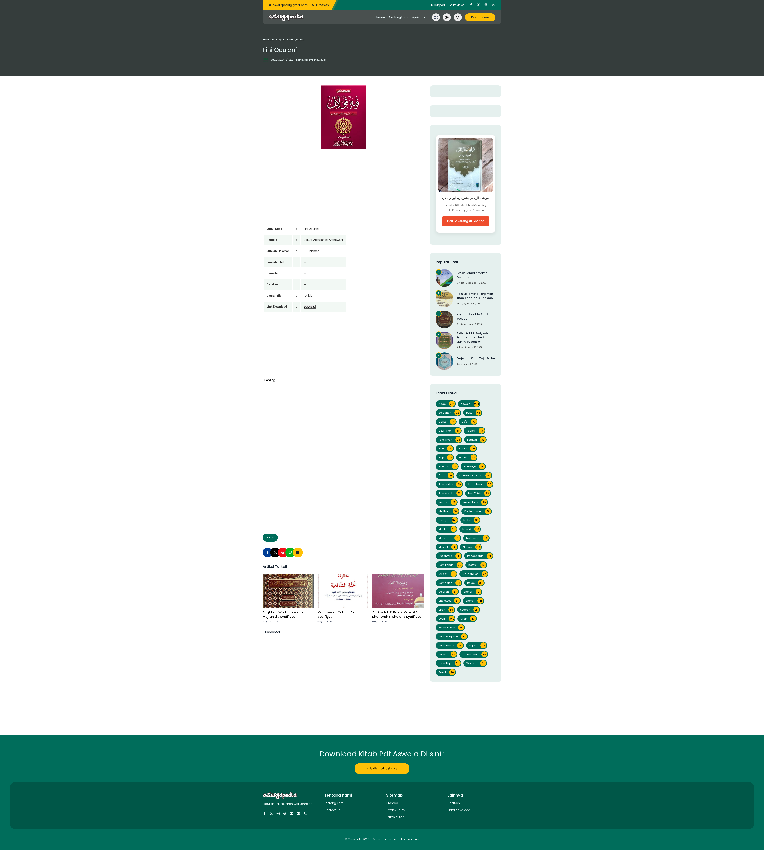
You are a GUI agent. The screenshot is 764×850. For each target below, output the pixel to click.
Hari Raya (473, 466)
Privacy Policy (395, 810)
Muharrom (476, 538)
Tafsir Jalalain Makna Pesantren (472, 275)
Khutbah (448, 511)
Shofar (471, 592)
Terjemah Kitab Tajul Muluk (475, 358)
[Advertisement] (343, 349)
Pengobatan (479, 556)
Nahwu (471, 547)
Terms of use (395, 817)
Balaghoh (449, 413)
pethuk (476, 565)
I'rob (445, 475)
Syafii (281, 39)
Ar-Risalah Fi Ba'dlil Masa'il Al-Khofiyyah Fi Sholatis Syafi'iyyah (397, 614)
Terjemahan (474, 654)
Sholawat (448, 601)
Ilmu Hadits (450, 484)
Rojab (474, 583)
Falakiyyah (449, 440)
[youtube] (493, 5)
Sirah (446, 610)
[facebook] (471, 5)
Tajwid (477, 645)
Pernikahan (450, 565)
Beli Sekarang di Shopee (465, 221)
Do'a (468, 422)
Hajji (445, 457)
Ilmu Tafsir (478, 493)
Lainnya (448, 520)
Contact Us (332, 810)
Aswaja (470, 404)
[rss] (305, 813)
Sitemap (392, 803)
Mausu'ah (448, 538)
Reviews (458, 5)
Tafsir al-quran (452, 636)
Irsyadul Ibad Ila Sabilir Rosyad (473, 316)
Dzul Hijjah (449, 431)
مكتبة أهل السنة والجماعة (382, 768)
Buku (473, 413)
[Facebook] (268, 552)
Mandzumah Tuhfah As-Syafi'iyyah (336, 614)
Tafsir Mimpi (450, 645)
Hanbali (447, 466)
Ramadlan (449, 583)
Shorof (474, 601)
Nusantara (449, 556)
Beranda (268, 39)
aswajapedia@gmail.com (290, 5)
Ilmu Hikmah (479, 484)
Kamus (447, 502)
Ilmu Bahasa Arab (474, 475)
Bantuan (454, 803)
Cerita (446, 422)
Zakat (446, 672)
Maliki (470, 520)
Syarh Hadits (451, 627)
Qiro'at (446, 574)
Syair (467, 618)
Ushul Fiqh (449, 663)
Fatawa (475, 440)
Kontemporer (476, 511)
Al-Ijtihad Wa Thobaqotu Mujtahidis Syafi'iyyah (283, 614)
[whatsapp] (290, 552)
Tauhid (447, 654)
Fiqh (445, 448)
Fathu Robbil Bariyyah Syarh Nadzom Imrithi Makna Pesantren (472, 337)
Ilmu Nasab (450, 493)
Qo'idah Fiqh (474, 574)
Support (439, 5)
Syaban (468, 610)
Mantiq (447, 529)
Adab (446, 404)
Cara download (459, 810)
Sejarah (447, 592)
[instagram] (278, 813)
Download (309, 306)
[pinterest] (486, 5)
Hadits (467, 448)
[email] (298, 552)
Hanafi (467, 457)
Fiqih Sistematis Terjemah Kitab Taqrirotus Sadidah (474, 296)
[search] (458, 17)
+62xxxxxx (322, 5)
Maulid (470, 529)
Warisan (475, 663)
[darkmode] (447, 17)
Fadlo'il (475, 431)
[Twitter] (275, 552)
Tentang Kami (334, 803)
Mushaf (447, 547)
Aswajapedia (381, 839)
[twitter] (478, 5)
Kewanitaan (474, 502)
